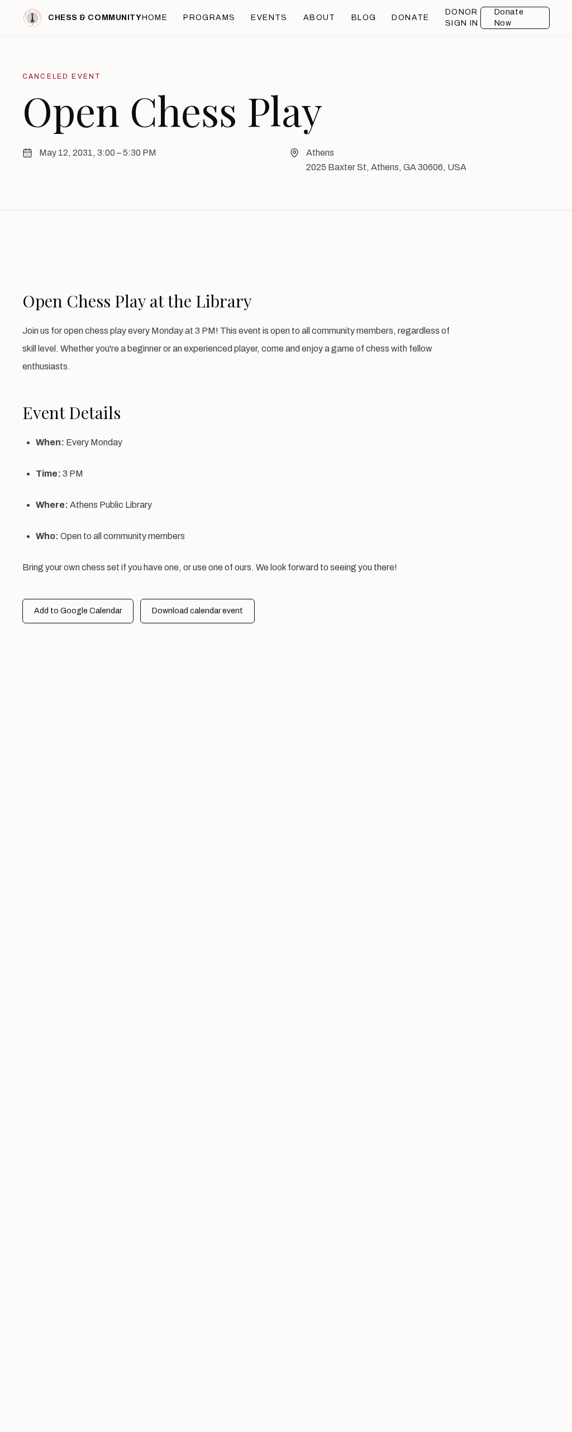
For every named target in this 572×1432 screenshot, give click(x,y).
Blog (363, 17)
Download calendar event (197, 611)
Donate (410, 17)
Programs (209, 17)
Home (155, 17)
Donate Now (508, 17)
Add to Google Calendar (78, 611)
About (319, 17)
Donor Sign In (462, 17)
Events (269, 17)
